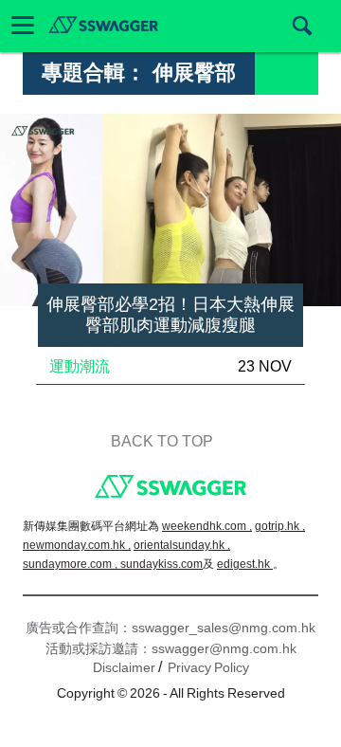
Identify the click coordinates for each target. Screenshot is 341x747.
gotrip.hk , (280, 526)
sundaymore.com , (71, 564)
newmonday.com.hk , (77, 545)
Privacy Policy (208, 667)
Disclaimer (124, 667)
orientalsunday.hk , (182, 545)
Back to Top (162, 441)
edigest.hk (245, 564)
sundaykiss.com (161, 564)
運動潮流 (79, 366)
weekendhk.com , (207, 526)
